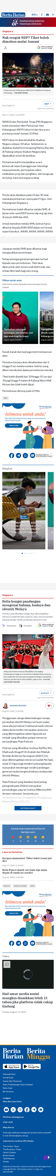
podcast (7, 886)
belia (32, 886)
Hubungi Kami (9, 1074)
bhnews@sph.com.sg (18, 1135)
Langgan (7, 1098)
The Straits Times (11, 1146)
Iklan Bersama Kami (12, 1101)
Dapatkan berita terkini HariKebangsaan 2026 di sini (32, 22)
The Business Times (12, 1149)
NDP (5, 398)
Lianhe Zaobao (9, 1152)
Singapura (7, 31)
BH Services (8, 1091)
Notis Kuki (7, 1088)
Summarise (11, 625)
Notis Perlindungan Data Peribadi (18, 1084)
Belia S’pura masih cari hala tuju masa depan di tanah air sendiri (24, 871)
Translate (26, 625)
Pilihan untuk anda (12, 280)
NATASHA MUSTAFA (18, 706)
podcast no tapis (20, 886)
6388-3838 (8, 1122)
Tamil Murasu (9, 1158)
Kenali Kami (8, 1077)
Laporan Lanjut (28, 808)
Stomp (6, 1161)
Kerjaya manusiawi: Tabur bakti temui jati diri (27, 859)
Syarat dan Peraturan (12, 1081)
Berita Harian (9, 1155)
